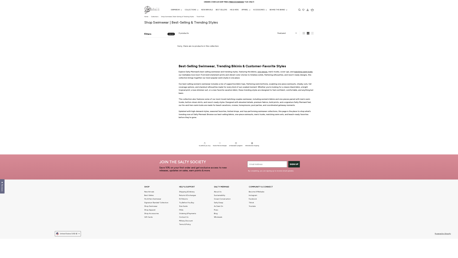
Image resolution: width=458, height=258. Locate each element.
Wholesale (218, 217)
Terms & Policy (185, 224)
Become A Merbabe (256, 192)
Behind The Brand (277, 10)
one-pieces (262, 72)
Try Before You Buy (186, 203)
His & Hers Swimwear (152, 199)
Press (216, 210)
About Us (217, 192)
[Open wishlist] (303, 9)
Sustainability (219, 195)
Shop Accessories (151, 213)
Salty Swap (218, 203)
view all (171, 34)
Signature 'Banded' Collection (156, 203)
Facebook (253, 199)
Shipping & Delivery (187, 192)
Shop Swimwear (150, 206)
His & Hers (234, 10)
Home (146, 16)
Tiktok (251, 203)
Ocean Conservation (222, 199)
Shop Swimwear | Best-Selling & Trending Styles (177, 16)
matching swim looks (303, 72)
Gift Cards (148, 217)
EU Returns (183, 199)
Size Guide (183, 206)
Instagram (253, 195)
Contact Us (183, 217)
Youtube (252, 206)
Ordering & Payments (187, 213)
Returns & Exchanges (187, 195)
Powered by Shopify (443, 234)
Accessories (259, 10)
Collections (191, 10)
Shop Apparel (149, 210)
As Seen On (218, 206)
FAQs (181, 210)
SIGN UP (294, 164)
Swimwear (175, 10)
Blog (216, 213)
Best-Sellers (149, 195)
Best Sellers (221, 10)
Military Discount (186, 221)
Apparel (245, 10)
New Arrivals (207, 10)
